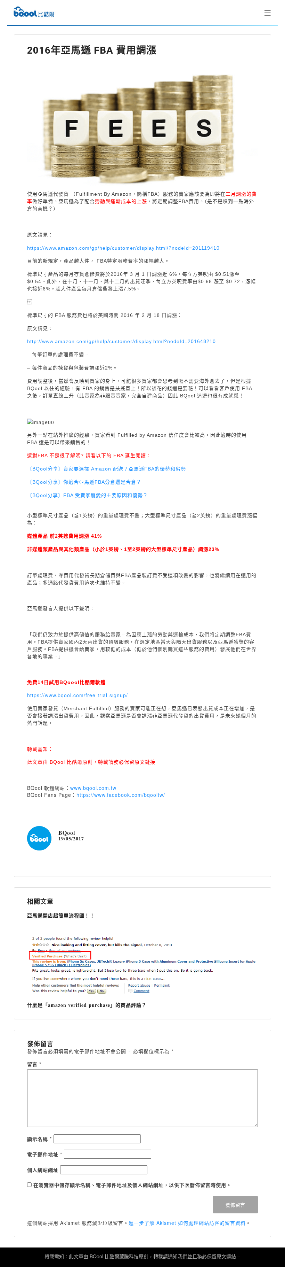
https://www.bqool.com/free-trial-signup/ (77, 695)
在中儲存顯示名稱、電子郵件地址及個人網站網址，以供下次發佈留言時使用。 (132, 1184)
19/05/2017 (71, 838)
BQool (66, 833)
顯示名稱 (39, 1138)
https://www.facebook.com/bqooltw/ (120, 794)
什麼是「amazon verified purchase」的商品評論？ (87, 1005)
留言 (34, 1063)
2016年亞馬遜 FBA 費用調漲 (91, 50)
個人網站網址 (42, 1169)
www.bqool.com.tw (93, 787)
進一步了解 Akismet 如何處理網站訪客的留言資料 (187, 1222)
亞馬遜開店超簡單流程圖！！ (61, 915)
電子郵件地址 (44, 1154)
